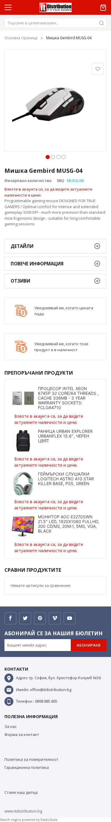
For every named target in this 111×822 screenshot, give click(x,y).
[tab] (55, 246)
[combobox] (55, 23)
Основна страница (21, 37)
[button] (47, 156)
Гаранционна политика (26, 767)
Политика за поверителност (31, 759)
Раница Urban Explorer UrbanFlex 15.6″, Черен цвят (65, 436)
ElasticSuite (49, 820)
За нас (10, 726)
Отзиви (20, 281)
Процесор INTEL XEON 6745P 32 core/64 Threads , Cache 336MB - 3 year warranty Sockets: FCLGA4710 (68, 398)
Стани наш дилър (21, 792)
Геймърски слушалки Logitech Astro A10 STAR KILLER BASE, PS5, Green (66, 478)
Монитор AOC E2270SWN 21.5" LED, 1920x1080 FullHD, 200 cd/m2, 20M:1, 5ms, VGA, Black (68, 523)
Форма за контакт (21, 734)
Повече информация (37, 264)
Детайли (22, 246)
